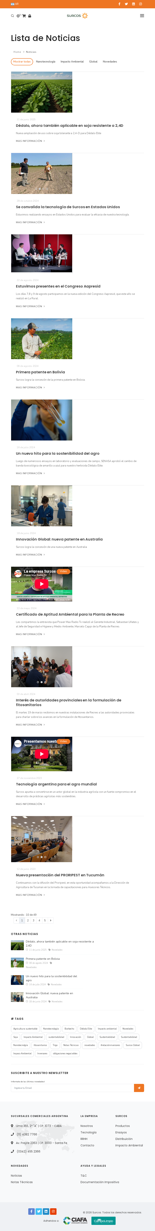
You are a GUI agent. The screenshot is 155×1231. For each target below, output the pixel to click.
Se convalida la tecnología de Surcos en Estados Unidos (68, 206)
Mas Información (29, 141)
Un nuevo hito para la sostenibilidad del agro (57, 453)
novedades (89, 1045)
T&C (84, 1176)
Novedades (110, 62)
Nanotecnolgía (20, 1045)
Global (93, 62)
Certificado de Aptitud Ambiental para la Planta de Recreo (70, 614)
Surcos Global (133, 1045)
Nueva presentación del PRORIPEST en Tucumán (60, 875)
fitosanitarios (40, 1045)
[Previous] (17, 173)
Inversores (42, 1053)
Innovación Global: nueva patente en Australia (59, 539)
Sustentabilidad (129, 1037)
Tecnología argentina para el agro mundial (56, 784)
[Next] (66, 173)
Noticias (31, 52)
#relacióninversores (110, 1045)
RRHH (84, 1139)
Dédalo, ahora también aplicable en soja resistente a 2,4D (69, 125)
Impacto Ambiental (72, 62)
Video (63, 571)
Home (17, 52)
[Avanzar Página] (51, 920)
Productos (122, 1126)
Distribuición (124, 1139)
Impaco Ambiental (22, 1053)
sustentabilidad (56, 1037)
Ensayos (121, 1132)
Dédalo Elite (86, 1028)
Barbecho (69, 1028)
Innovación (75, 1037)
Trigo (55, 1045)
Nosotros (87, 1126)
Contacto (87, 1145)
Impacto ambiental (107, 1028)
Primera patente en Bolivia (40, 372)
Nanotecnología (45, 62)
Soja (15, 1037)
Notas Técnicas (71, 1045)
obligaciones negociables (65, 1053)
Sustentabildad (107, 1037)
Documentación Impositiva (100, 1182)
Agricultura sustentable (25, 1028)
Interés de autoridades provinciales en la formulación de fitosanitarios (68, 702)
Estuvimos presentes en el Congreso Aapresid (58, 286)
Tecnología (88, 1132)
